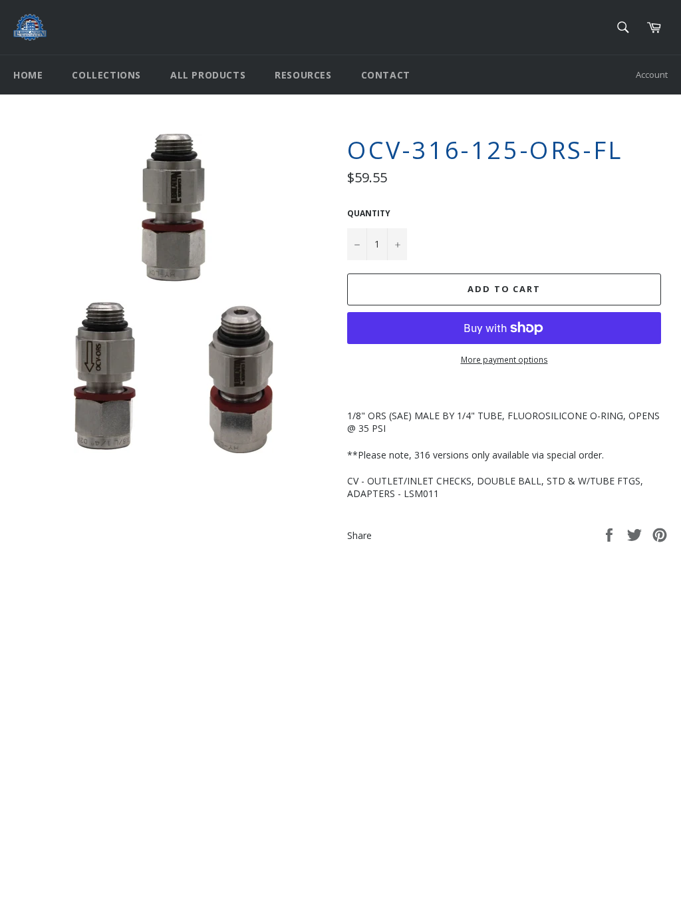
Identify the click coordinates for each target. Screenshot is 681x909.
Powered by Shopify (179, 700)
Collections (106, 75)
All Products (207, 75)
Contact (385, 75)
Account (652, 75)
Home (28, 75)
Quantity (368, 213)
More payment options (504, 360)
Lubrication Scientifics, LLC (90, 700)
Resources (303, 75)
